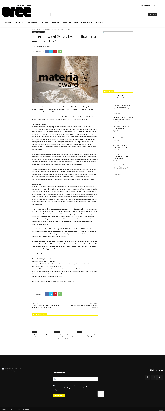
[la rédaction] (33, 47)
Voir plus (117, 174)
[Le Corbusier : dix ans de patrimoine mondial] (107, 129)
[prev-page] (33, 343)
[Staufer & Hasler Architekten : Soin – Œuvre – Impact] (42, 325)
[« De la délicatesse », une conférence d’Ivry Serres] (107, 148)
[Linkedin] (160, 377)
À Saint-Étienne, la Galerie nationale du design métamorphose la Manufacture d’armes (64, 336)
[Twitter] (51, 51)
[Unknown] (118, 33)
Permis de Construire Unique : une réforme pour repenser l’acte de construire (122, 157)
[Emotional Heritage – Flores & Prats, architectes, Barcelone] (87, 325)
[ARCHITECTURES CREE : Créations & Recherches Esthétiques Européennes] (26, 12)
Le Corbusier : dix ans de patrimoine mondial (121, 127)
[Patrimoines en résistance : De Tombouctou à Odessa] (107, 138)
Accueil (33, 29)
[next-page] (36, 343)
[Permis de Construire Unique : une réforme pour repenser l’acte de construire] (107, 157)
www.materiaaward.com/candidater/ (64, 281)
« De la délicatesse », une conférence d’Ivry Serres (121, 146)
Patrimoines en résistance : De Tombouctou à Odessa (122, 137)
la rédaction (39, 46)
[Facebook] (47, 51)
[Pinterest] (55, 51)
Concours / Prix (41, 32)
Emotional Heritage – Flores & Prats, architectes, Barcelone (86, 335)
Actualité (39, 29)
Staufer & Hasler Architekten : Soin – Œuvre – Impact (40, 335)
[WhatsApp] (60, 51)
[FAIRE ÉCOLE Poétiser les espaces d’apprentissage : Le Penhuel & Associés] (107, 167)
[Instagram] (154, 377)
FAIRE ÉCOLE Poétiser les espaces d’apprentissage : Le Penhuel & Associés (122, 167)
